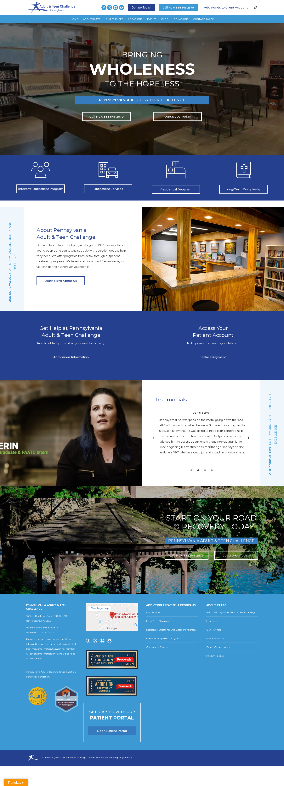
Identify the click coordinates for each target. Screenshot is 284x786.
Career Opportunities (218, 647)
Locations (211, 621)
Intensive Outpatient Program (163, 638)
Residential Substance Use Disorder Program (171, 629)
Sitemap (127, 757)
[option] (201, 435)
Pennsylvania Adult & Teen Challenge (67, 757)
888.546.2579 (50, 627)
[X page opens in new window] (109, 7)
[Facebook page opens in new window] (103, 7)
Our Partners (213, 629)
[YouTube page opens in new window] (121, 7)
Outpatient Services (157, 647)
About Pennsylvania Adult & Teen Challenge (230, 612)
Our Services (153, 612)
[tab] (191, 470)
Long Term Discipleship (159, 621)
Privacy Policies (215, 655)
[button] (154, 438)
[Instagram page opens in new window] (115, 7)
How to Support (215, 638)
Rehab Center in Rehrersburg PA (105, 757)
